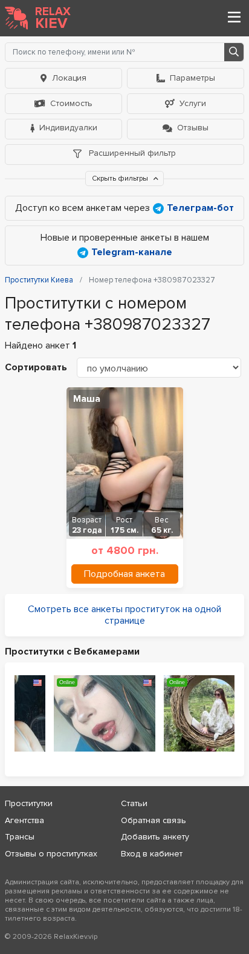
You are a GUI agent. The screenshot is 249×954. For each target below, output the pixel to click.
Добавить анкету (155, 837)
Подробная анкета (124, 574)
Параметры (192, 78)
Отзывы (193, 127)
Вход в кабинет (152, 854)
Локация (69, 78)
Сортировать (36, 367)
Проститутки (29, 803)
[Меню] (234, 18)
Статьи (134, 803)
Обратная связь (153, 820)
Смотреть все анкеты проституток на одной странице (124, 615)
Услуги (192, 103)
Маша (86, 399)
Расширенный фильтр (131, 153)
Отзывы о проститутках (51, 854)
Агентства (24, 820)
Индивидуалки (68, 127)
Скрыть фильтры (121, 178)
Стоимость (71, 103)
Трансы (19, 837)
